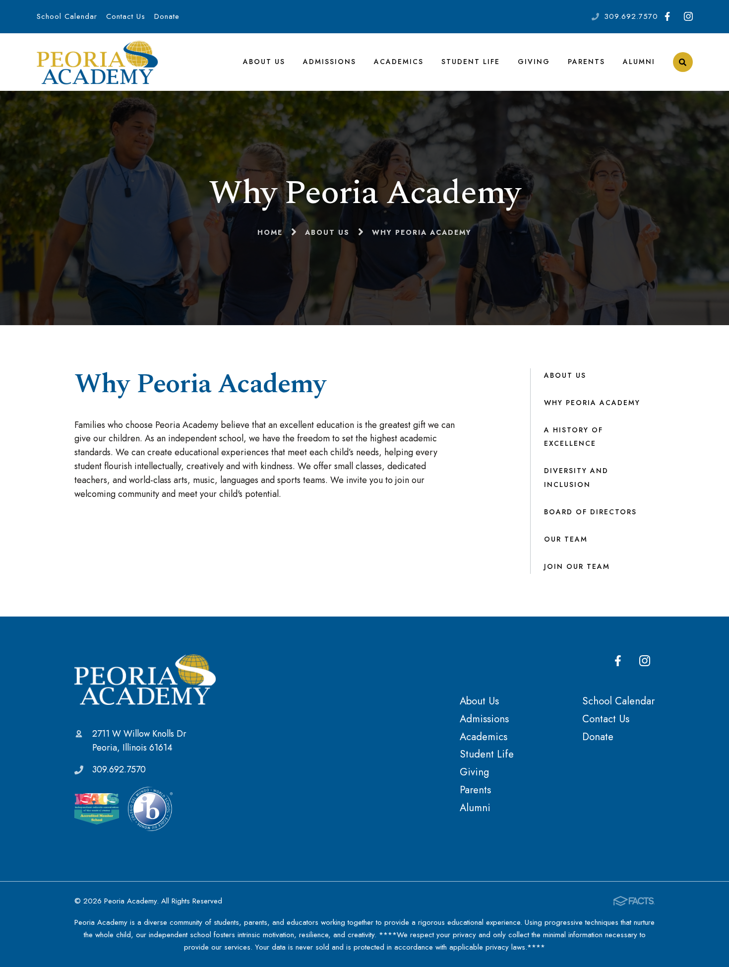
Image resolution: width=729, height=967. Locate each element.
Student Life (470, 62)
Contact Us (125, 16)
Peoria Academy (145, 679)
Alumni (639, 62)
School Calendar (67, 16)
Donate (167, 16)
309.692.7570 (631, 16)
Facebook (667, 16)
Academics (399, 62)
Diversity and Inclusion (576, 477)
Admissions (329, 62)
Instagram (688, 16)
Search (683, 62)
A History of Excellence (573, 437)
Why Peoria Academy (592, 403)
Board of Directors (590, 512)
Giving (534, 62)
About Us (264, 62)
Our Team (566, 539)
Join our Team (577, 566)
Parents (586, 62)
